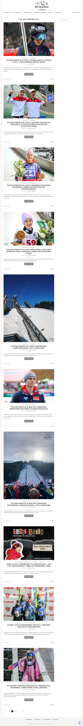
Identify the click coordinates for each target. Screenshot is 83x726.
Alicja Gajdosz (32, 64)
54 (23, 711)
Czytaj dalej (28, 74)
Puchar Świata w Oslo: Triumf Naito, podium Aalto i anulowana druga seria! (28, 61)
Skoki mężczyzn (16, 12)
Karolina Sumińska (32, 128)
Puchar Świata (25, 120)
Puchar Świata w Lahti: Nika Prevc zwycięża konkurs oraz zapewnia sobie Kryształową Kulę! (28, 251)
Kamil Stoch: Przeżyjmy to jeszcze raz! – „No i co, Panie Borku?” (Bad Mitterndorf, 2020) (28, 565)
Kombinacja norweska (40, 12)
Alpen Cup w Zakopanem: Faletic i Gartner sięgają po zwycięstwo (28, 626)
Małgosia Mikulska (32, 191)
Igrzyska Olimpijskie (25, 683)
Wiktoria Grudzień (32, 568)
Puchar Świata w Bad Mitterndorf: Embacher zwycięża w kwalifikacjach (29, 408)
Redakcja (7, 12)
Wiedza (50, 12)
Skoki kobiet (27, 12)
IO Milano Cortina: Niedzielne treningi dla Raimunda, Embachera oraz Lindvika (29, 687)
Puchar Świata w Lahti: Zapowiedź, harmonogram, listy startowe (29, 347)
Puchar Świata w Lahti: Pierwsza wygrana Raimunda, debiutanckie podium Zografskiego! (29, 187)
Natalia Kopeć (32, 628)
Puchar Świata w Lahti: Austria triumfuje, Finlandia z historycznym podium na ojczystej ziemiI (28, 124)
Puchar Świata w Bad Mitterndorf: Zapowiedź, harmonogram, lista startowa (29, 504)
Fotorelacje (57, 12)
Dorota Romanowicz (32, 255)
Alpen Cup (25, 622)
